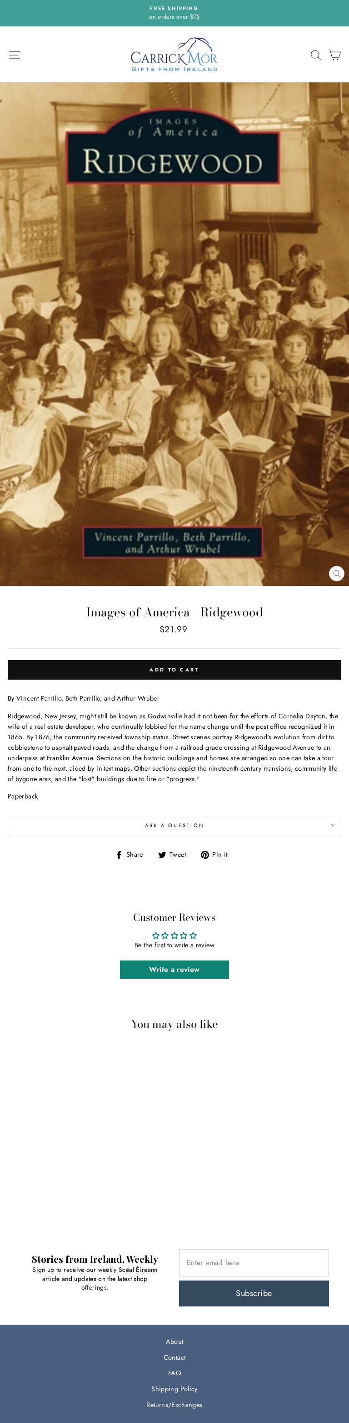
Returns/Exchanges (174, 1404)
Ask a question (174, 825)
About (175, 1341)
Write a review (174, 969)
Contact (175, 1357)
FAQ (174, 1372)
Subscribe (254, 1293)
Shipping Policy (174, 1388)
